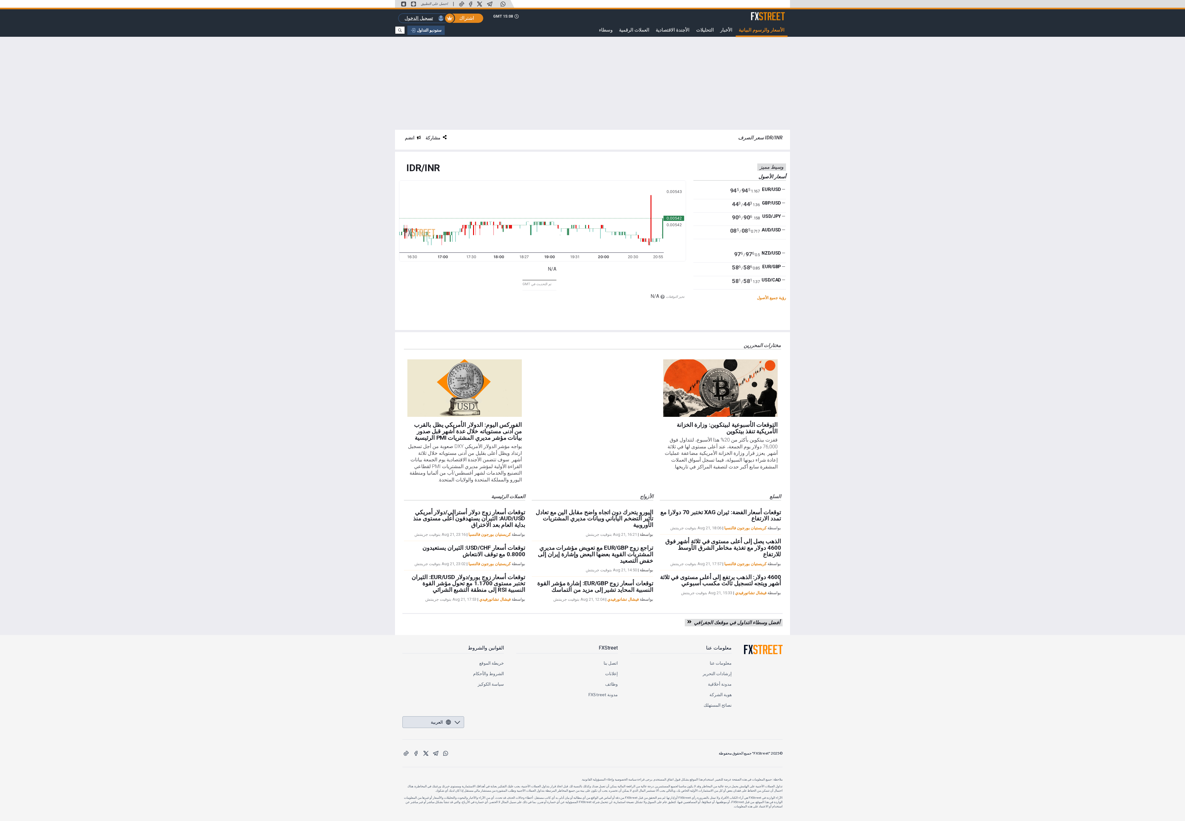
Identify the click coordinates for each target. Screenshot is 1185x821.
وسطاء (606, 30)
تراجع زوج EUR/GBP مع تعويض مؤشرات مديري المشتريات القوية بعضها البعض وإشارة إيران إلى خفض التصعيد (595, 554)
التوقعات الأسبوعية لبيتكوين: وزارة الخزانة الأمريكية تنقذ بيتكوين (727, 428)
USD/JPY (771, 216)
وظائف (611, 684)
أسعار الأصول (772, 177)
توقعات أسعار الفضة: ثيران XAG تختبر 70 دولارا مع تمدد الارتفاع (720, 515)
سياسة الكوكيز (491, 684)
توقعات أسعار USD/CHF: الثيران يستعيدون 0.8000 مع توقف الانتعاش (473, 551)
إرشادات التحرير (717, 673)
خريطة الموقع (491, 663)
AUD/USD (771, 230)
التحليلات (705, 30)
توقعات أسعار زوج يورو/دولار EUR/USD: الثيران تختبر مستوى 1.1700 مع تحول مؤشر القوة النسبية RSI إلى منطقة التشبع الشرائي (468, 583)
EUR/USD (771, 190)
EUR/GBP (771, 266)
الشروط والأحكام (488, 673)
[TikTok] (461, 4)
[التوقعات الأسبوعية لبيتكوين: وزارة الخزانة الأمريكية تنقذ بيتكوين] (720, 388)
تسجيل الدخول (419, 18)
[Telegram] (490, 4)
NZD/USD (771, 253)
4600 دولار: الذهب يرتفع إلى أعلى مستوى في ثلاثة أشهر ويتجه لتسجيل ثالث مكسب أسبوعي (720, 580)
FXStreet (775, 12)
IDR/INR (423, 168)
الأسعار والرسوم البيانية (761, 30)
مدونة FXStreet (603, 694)
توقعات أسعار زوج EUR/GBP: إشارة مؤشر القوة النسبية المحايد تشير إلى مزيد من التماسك (595, 586)
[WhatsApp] (503, 4)
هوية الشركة (720, 694)
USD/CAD (771, 280)
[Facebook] (470, 4)
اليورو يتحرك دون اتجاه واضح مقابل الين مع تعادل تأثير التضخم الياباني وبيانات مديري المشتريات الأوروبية (594, 519)
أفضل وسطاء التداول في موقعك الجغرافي (736, 622)
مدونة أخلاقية (720, 684)
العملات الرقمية (634, 30)
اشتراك (466, 18)
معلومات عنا (719, 648)
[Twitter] (479, 4)
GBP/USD (771, 203)
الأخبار (726, 30)
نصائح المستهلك (718, 705)
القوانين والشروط (486, 648)
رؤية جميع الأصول (771, 297)
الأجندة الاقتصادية (672, 30)
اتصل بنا (611, 663)
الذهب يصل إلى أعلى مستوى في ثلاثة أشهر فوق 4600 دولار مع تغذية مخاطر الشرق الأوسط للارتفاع (723, 548)
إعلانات (611, 673)
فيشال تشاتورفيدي (495, 599)
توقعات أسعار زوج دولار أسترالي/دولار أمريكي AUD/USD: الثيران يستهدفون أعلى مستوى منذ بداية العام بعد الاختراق (469, 519)
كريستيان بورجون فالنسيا (489, 534)
